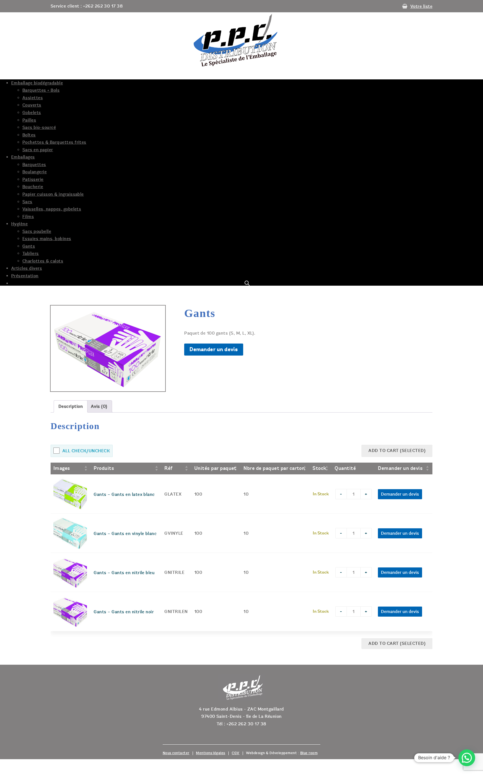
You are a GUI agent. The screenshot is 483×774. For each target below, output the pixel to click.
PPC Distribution (241, 40)
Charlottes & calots (42, 261)
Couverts (31, 105)
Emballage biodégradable (37, 83)
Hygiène (19, 224)
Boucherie (32, 187)
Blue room (309, 753)
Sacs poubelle (36, 231)
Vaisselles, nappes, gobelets (51, 209)
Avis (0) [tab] (99, 406)
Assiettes (32, 98)
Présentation (25, 276)
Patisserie (33, 179)
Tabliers (30, 253)
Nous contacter (176, 753)
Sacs (27, 202)
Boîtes (29, 135)
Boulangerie (34, 172)
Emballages (23, 157)
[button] (466, 757)
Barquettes (34, 164)
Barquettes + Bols (41, 90)
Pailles (29, 120)
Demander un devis (214, 349)
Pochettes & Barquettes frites (54, 142)
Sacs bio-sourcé (39, 127)
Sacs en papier (37, 150)
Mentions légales (210, 753)
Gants (28, 246)
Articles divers (26, 268)
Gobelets (31, 112)
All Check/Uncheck (86, 451)
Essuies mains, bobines (46, 239)
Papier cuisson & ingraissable (53, 194)
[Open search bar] (247, 283)
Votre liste (421, 6)
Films (28, 216)
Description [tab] (70, 406)
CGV (235, 753)
